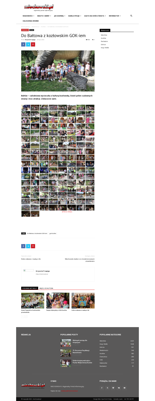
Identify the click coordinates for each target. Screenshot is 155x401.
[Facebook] (23, 44)
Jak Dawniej (59, 16)
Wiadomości (28, 16)
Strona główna (25, 27)
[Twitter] (28, 44)
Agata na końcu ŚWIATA (94, 16)
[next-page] (26, 316)
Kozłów (43, 27)
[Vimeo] (113, 388)
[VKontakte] (119, 388)
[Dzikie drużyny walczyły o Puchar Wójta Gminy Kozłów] (65, 363)
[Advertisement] (58, 225)
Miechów (104, 35)
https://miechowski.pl (42, 274)
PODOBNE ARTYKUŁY (29, 288)
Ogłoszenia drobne (31, 21)
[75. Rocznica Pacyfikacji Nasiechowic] (65, 353)
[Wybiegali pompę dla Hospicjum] (65, 343)
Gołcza (103, 44)
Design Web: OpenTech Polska (102, 399)
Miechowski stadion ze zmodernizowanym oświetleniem (80, 260)
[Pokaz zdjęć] (67, 212)
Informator (114, 16)
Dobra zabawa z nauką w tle (31, 259)
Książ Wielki (105, 48)
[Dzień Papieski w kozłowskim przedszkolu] (32, 300)
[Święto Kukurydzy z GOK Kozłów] (57, 300)
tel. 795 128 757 (129, 399)
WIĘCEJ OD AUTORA (46, 288)
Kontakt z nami (118, 399)
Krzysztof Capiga (30, 39)
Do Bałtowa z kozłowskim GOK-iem (37, 233)
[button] (131, 16)
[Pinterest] (33, 44)
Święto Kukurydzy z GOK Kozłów (56, 310)
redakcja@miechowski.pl (69, 391)
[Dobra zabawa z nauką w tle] (83, 300)
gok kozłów (53, 233)
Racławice (104, 41)
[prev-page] (22, 316)
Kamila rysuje (74, 16)
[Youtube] (124, 388)
